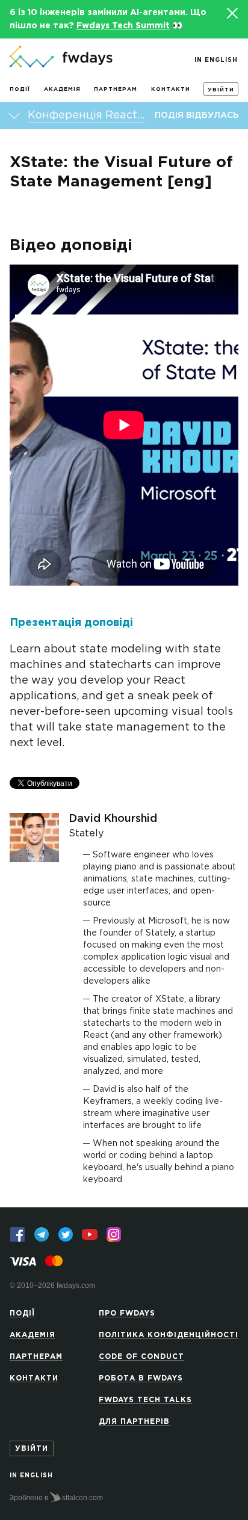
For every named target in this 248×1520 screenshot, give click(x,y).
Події (20, 89)
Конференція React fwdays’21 (86, 115)
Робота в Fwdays (141, 1378)
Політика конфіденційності (168, 1335)
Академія (62, 89)
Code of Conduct (141, 1356)
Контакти (170, 89)
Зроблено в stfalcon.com (56, 1498)
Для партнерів (134, 1421)
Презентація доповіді (71, 623)
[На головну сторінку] (61, 58)
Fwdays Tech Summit (123, 25)
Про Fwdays (127, 1313)
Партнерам (115, 89)
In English (216, 60)
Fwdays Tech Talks (145, 1400)
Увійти (221, 89)
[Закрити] (232, 13)
